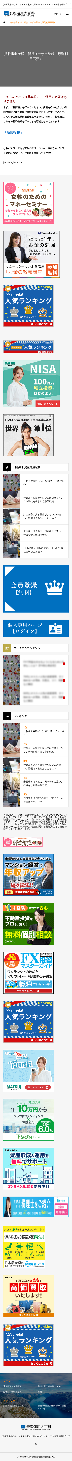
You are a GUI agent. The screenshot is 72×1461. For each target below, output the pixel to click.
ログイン (58, 14)
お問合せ (42, 1392)
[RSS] (36, 1444)
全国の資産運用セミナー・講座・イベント (53, 1407)
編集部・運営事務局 (12, 1392)
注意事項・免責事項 (12, 1386)
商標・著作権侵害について (50, 1386)
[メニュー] (67, 14)
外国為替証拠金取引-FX (14, 1405)
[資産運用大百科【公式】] (19, 14)
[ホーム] (4, 22)
